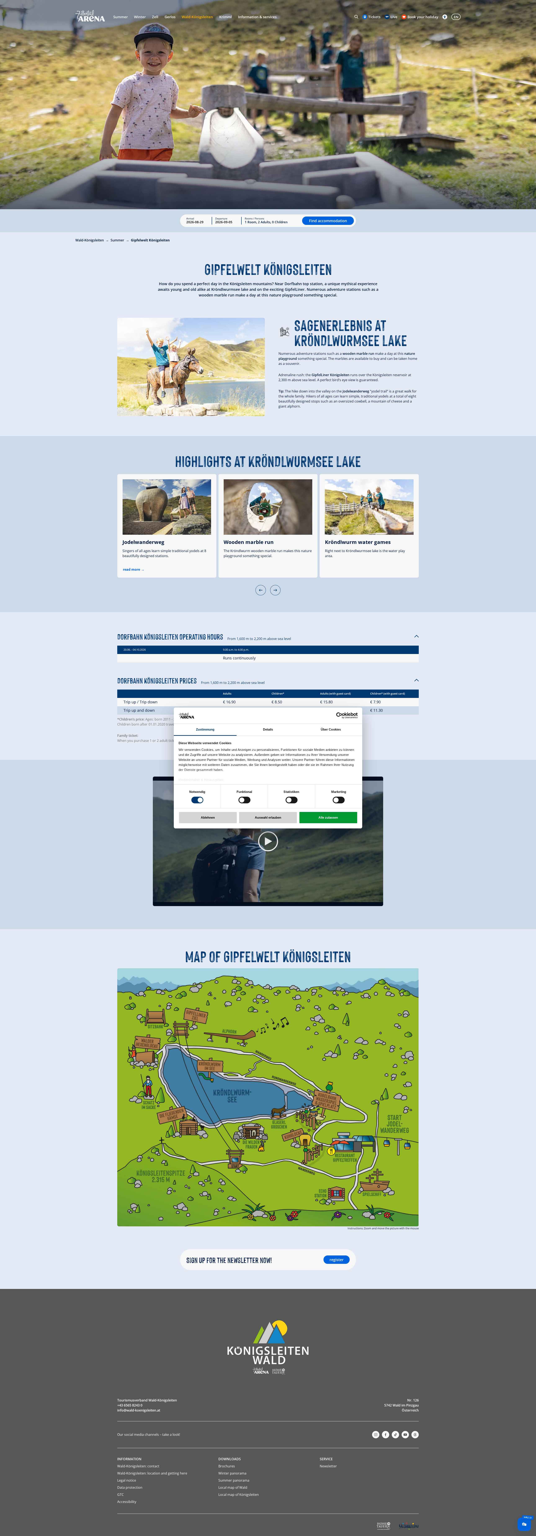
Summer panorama (233, 1480)
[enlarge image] (191, 367)
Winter (140, 17)
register (337, 1259)
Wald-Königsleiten (197, 17)
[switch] (244, 800)
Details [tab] (268, 729)
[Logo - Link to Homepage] (90, 16)
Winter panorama (232, 1473)
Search (356, 17)
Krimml (225, 17)
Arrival (190, 218)
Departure (221, 218)
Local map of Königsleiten (238, 1494)
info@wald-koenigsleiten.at (138, 1410)
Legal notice (126, 1480)
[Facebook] (385, 1434)
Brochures (226, 1466)
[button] (260, 590)
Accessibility (126, 1501)
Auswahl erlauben (268, 817)
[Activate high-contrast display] (444, 16)
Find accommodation (328, 220)
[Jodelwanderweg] (166, 507)
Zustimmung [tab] (205, 729)
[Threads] (415, 1434)
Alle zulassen (328, 817)
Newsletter (328, 1466)
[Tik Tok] (395, 1434)
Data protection (129, 1487)
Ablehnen (208, 817)
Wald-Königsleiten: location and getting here (152, 1473)
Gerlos (170, 17)
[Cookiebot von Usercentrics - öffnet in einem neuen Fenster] (339, 715)
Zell (155, 17)
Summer (120, 17)
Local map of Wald (232, 1487)
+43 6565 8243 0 (129, 1405)
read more (131, 569)
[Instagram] (375, 1434)
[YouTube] (405, 1434)
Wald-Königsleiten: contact (138, 1466)
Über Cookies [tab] (331, 729)
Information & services (257, 17)
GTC (120, 1494)
